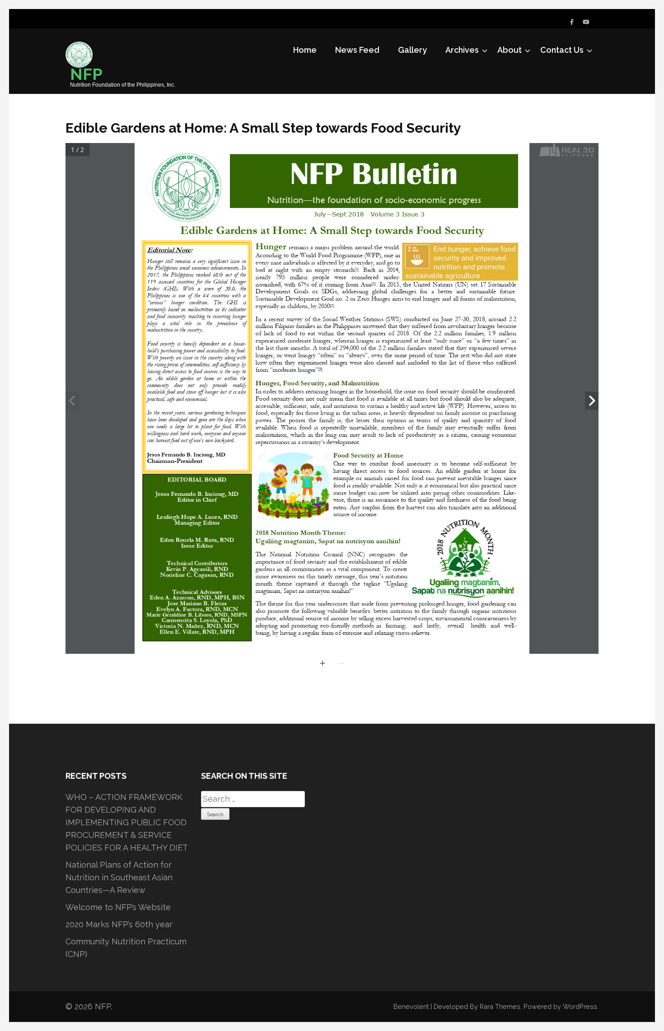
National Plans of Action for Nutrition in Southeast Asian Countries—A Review (119, 877)
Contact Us (562, 50)
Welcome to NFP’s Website (118, 907)
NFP (86, 74)
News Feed (357, 50)
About (509, 50)
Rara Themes (500, 1006)
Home (305, 50)
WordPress (580, 1006)
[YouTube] (586, 21)
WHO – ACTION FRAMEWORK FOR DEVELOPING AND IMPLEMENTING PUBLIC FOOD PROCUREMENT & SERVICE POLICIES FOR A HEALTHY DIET (126, 822)
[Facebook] (572, 21)
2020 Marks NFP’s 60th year (119, 924)
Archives (462, 50)
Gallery (412, 50)
